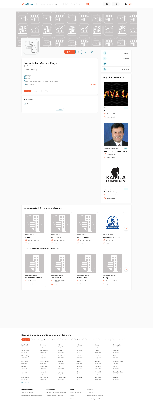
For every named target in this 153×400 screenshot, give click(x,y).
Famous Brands (83, 237)
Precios (72, 399)
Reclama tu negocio (30, 69)
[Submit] (87, 4)
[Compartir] (92, 52)
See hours (93, 84)
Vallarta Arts (82, 278)
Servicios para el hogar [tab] (105, 340)
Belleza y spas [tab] (36, 340)
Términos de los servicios (95, 396)
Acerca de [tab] (36, 91)
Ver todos (59, 109)
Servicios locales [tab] (91, 340)
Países (72, 396)
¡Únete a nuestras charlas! (54, 396)
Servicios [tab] (45, 91)
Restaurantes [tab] (79, 340)
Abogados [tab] (26, 340)
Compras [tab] (46, 340)
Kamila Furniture (110, 192)
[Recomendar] (78, 52)
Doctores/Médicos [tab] (66, 340)
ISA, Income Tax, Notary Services (117, 151)
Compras (30, 104)
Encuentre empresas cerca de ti (31, 396)
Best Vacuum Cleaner (111, 237)
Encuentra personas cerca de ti (56, 392)
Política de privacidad (94, 399)
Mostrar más (25, 383)
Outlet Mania (56, 237)
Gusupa (106, 278)
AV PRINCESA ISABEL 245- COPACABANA (41, 278)
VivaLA (107, 111)
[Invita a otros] (116, 4)
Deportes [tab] (55, 340)
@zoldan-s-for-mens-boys (33, 66)
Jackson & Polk (57, 278)
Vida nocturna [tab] (120, 340)
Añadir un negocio (27, 392)
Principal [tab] (27, 91)
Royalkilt (28, 237)
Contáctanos (91, 392)
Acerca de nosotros (76, 392)
